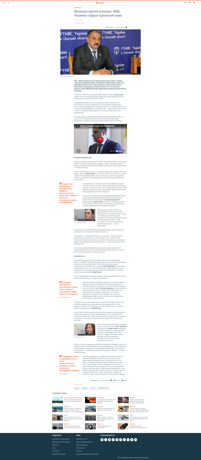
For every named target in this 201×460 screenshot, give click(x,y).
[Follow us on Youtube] (109, 439)
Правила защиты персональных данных (87, 454)
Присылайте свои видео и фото (60, 439)
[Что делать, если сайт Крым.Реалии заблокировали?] (123, 426)
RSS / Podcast (55, 451)
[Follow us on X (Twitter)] (105, 439)
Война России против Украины (72, 397)
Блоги (65, 415)
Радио (54, 448)
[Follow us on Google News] (116, 439)
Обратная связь (80, 448)
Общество (132, 397)
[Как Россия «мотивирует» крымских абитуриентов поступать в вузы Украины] (123, 400)
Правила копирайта (82, 445)
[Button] (110, 27)
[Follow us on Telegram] (120, 439)
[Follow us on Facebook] (101, 439)
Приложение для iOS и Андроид (61, 442)
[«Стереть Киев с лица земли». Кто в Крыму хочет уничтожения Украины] (90, 400)
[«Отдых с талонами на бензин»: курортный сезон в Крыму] (90, 409)
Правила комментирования (84, 442)
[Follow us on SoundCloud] (124, 439)
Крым (131, 415)
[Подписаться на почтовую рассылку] (135, 439)
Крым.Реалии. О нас (82, 439)
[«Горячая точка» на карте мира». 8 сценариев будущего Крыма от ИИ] (123, 417)
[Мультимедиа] (194, 3)
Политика (77, 8)
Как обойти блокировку (58, 454)
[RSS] (128, 439)
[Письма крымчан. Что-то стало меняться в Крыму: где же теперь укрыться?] (57, 417)
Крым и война (101, 397)
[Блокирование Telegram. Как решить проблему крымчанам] (57, 426)
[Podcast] (131, 439)
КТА (190, 2)
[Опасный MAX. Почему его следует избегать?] (90, 426)
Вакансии (79, 451)
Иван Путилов (78, 19)
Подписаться (55, 445)
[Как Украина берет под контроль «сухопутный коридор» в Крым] (57, 400)
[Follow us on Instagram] (113, 439)
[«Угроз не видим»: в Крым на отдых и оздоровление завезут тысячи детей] (90, 417)
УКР (185, 2)
